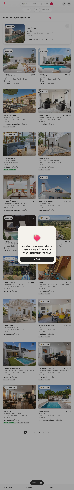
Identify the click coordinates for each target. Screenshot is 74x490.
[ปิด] (53, 228)
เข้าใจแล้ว (37, 259)
